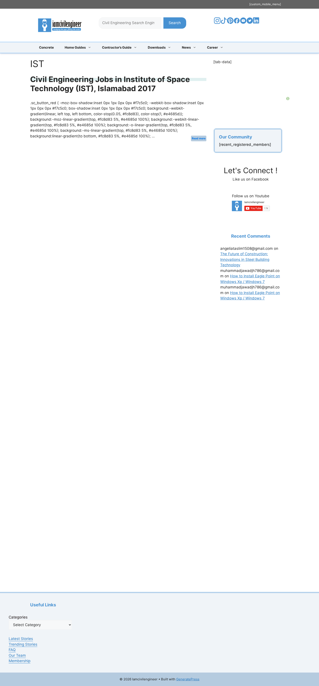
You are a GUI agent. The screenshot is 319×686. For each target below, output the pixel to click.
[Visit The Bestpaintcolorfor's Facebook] (236, 22)
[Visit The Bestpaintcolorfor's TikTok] (223, 22)
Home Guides (75, 47)
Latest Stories (21, 639)
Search (175, 23)
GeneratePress (187, 679)
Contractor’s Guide (117, 47)
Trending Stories (23, 644)
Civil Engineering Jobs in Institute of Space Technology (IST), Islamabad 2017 (110, 84)
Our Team (17, 655)
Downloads (157, 47)
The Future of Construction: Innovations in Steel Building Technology (244, 259)
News (186, 47)
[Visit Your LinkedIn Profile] (257, 23)
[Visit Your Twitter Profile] (250, 22)
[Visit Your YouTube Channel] (243, 22)
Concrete (46, 47)
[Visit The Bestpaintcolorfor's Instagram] (217, 22)
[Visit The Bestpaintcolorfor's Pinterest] (230, 22)
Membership (19, 661)
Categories (18, 617)
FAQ (12, 650)
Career (212, 47)
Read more (199, 138)
